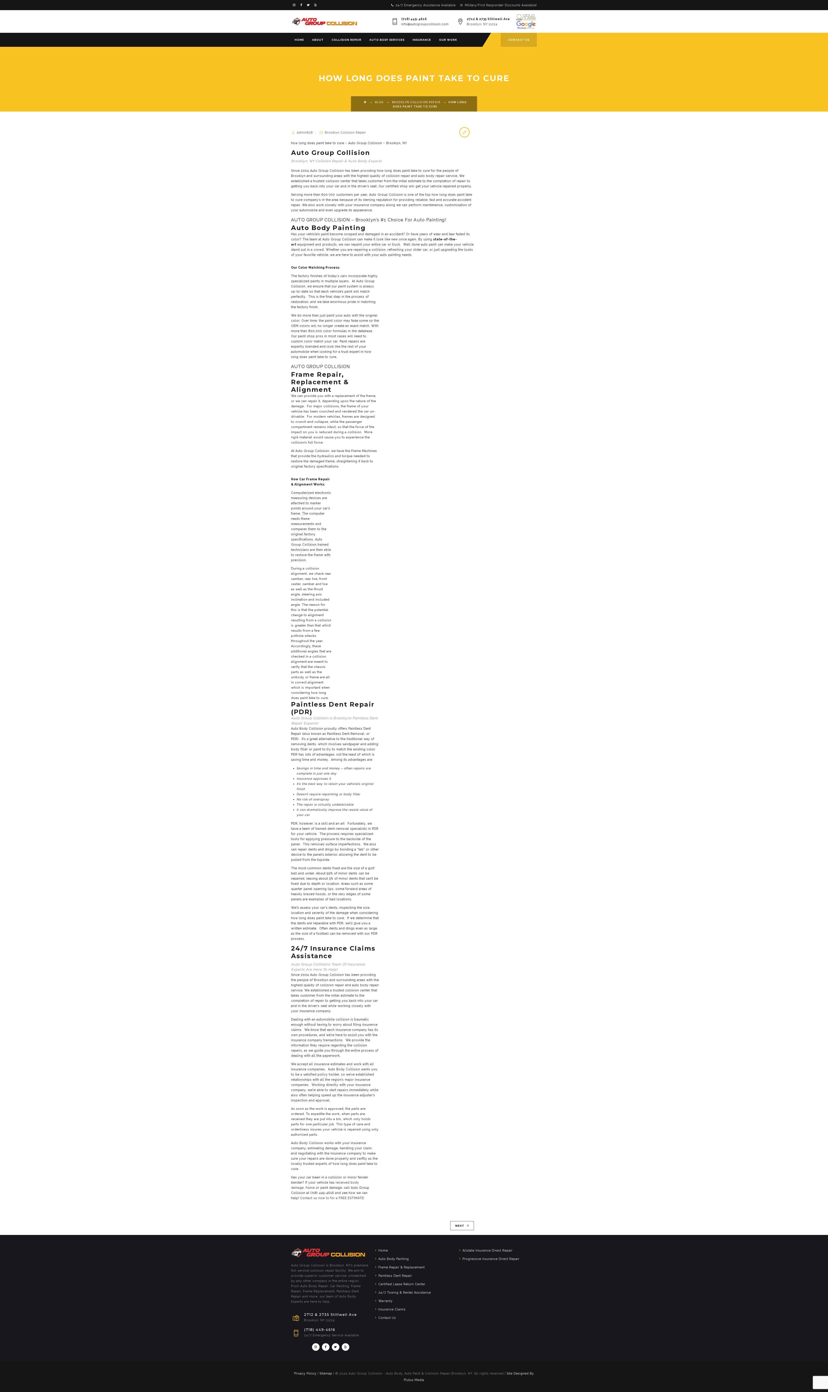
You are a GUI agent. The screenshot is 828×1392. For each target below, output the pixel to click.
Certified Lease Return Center (401, 1284)
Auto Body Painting (393, 1259)
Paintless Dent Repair (395, 1275)
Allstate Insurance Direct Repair (488, 1250)
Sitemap (326, 1373)
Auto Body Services (387, 39)
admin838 (305, 132)
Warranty (385, 1301)
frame (310, 1187)
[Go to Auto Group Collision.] (365, 102)
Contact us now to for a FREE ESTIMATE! (332, 1198)
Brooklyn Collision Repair (345, 132)
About (318, 39)
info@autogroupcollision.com (425, 24)
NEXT (459, 1225)
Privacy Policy (305, 1373)
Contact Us (387, 1318)
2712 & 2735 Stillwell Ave (488, 19)
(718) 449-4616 (414, 19)
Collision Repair (346, 39)
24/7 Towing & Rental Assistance (404, 1292)
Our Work (448, 39)
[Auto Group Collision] (324, 21)
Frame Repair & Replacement (401, 1267)
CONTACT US (518, 39)
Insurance (421, 39)
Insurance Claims (392, 1309)
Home (299, 39)
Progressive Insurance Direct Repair (491, 1259)
